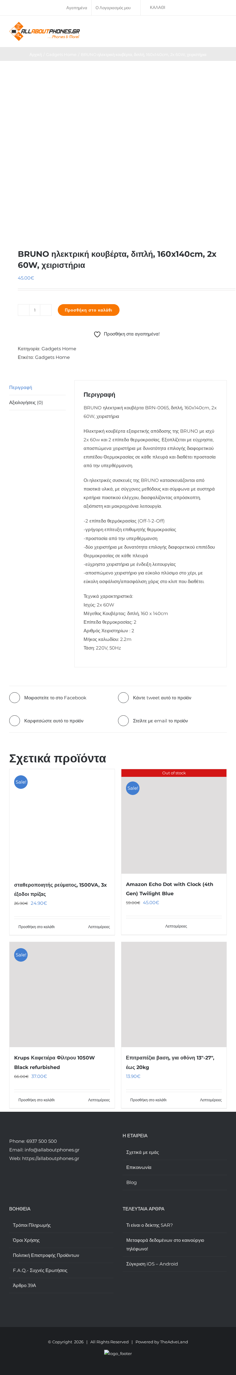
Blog (131, 1182)
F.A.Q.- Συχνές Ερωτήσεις (40, 1270)
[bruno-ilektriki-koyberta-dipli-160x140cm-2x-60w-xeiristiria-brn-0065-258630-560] (118, 147)
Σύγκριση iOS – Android (152, 1264)
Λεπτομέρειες (99, 926)
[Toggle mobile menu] (224, 28)
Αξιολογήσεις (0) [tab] (26, 402)
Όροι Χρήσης (26, 1240)
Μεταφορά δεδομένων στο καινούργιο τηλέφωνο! (165, 1244)
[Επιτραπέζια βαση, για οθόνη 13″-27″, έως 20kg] (173, 994)
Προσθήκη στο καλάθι (88, 310)
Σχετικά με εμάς (142, 1152)
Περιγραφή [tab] (20, 387)
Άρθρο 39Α (24, 1285)
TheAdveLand (174, 1341)
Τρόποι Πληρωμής (32, 1225)
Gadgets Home (58, 349)
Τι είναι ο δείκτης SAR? (149, 1225)
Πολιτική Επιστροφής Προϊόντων (46, 1255)
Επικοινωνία (138, 1167)
